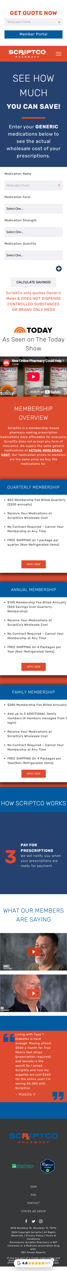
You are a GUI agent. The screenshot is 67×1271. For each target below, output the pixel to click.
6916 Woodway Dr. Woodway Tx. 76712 (33, 1228)
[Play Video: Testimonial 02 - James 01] (33, 952)
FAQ (33, 1194)
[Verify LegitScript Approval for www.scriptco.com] (47, 1161)
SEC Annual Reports (33, 1252)
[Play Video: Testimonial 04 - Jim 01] (33, 993)
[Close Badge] (52, 1260)
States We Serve (33, 1211)
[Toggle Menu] (59, 54)
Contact (33, 1203)
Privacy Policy (35, 1235)
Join (33, 1186)
